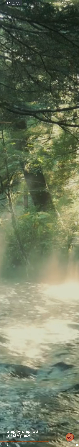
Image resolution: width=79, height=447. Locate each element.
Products (49, 2)
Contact (63, 2)
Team (43, 2)
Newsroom (56, 2)
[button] (3, 444)
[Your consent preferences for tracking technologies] (77, 445)
